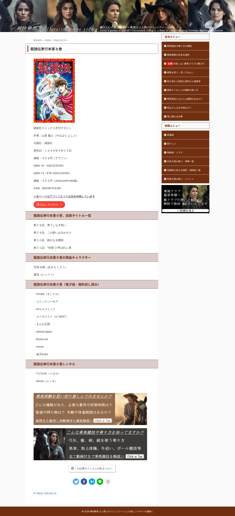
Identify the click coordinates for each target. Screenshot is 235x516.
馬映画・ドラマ (175, 152)
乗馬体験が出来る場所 (178, 54)
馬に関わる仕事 (175, 116)
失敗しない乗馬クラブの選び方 (188, 63)
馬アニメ (171, 143)
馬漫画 (40, 493)
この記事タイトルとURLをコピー (93, 468)
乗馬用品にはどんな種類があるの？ (185, 98)
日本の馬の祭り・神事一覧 (180, 161)
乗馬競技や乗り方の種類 (179, 46)
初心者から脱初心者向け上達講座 (184, 81)
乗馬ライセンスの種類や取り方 (182, 90)
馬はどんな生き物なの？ (179, 107)
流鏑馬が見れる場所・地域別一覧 (184, 170)
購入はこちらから (48, 204)
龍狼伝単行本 (50, 493)
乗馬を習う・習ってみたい (180, 72)
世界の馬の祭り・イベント (180, 179)
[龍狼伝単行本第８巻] (92, 481)
